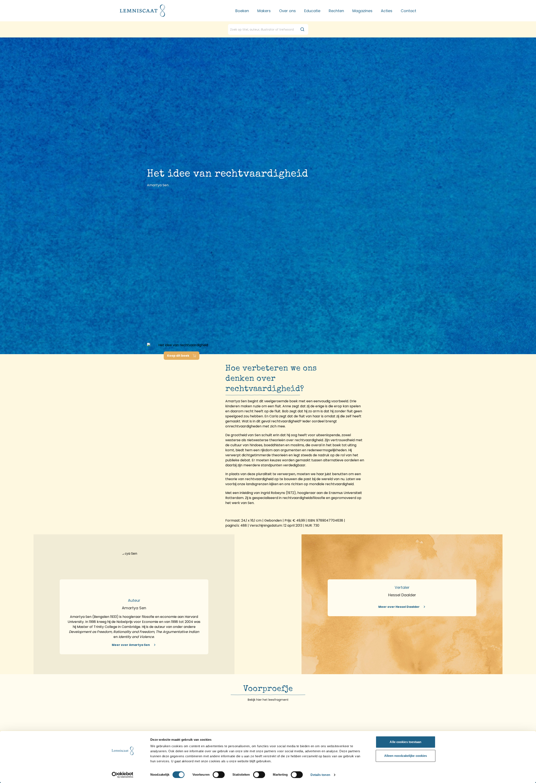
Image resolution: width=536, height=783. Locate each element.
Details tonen (320, 775)
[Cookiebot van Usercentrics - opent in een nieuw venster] (122, 775)
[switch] (219, 774)
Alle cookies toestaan (405, 742)
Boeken (242, 10)
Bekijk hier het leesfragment (268, 700)
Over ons (287, 10)
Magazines (362, 10)
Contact (408, 10)
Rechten (336, 10)
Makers (264, 10)
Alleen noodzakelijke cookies (405, 755)
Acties (386, 10)
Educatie (312, 10)
